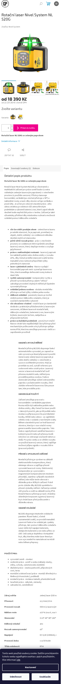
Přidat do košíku (27, 128)
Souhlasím (45, 676)
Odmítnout (16, 676)
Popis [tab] (6, 168)
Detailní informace (9, 141)
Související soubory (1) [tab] (21, 168)
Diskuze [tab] (36, 168)
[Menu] (56, 4)
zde (18, 659)
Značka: (10, 26)
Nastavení (30, 667)
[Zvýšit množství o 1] (11, 126)
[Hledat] (41, 4)
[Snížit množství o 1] (11, 129)
